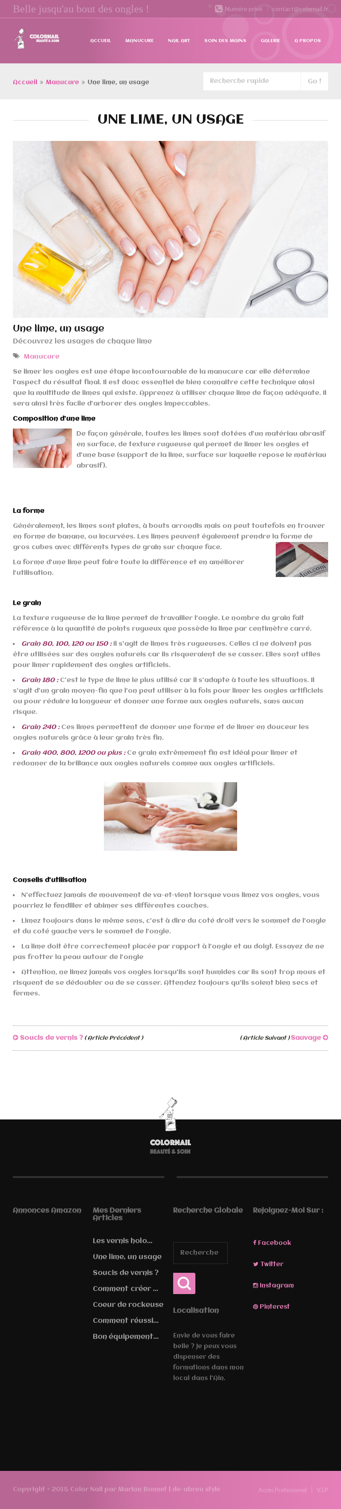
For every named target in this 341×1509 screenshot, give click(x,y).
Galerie (270, 41)
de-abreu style (196, 1489)
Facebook (273, 1243)
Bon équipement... (126, 1337)
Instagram (276, 1286)
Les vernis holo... (122, 1241)
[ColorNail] (36, 40)
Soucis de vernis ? (80, 1037)
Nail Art (179, 41)
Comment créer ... (125, 1289)
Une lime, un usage (127, 1257)
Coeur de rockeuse (128, 1305)
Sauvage (281, 1037)
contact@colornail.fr (300, 8)
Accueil (100, 41)
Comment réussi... (126, 1321)
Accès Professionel (282, 1489)
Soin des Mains (225, 41)
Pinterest (274, 1307)
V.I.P (322, 1489)
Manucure (139, 41)
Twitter (270, 1264)
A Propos (307, 41)
